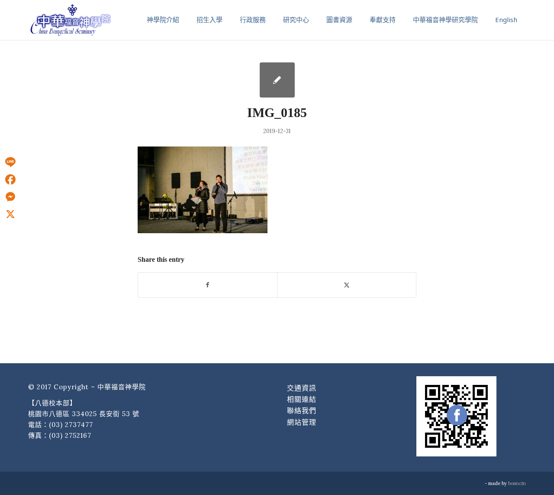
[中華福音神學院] (70, 19)
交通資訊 (301, 388)
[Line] (10, 162)
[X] (10, 214)
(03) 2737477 (71, 424)
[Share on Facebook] (207, 285)
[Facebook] (10, 179)
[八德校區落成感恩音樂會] (277, 80)
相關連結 (301, 399)
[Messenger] (10, 196)
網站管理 (301, 422)
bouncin (517, 483)
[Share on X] (346, 285)
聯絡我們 (301, 410)
